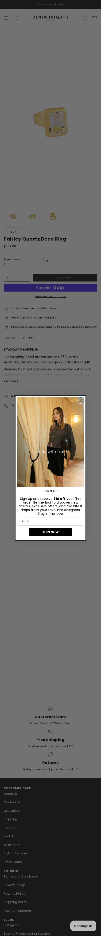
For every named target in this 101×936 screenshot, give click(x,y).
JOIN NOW (51, 532)
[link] (50, 442)
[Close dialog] (81, 400)
